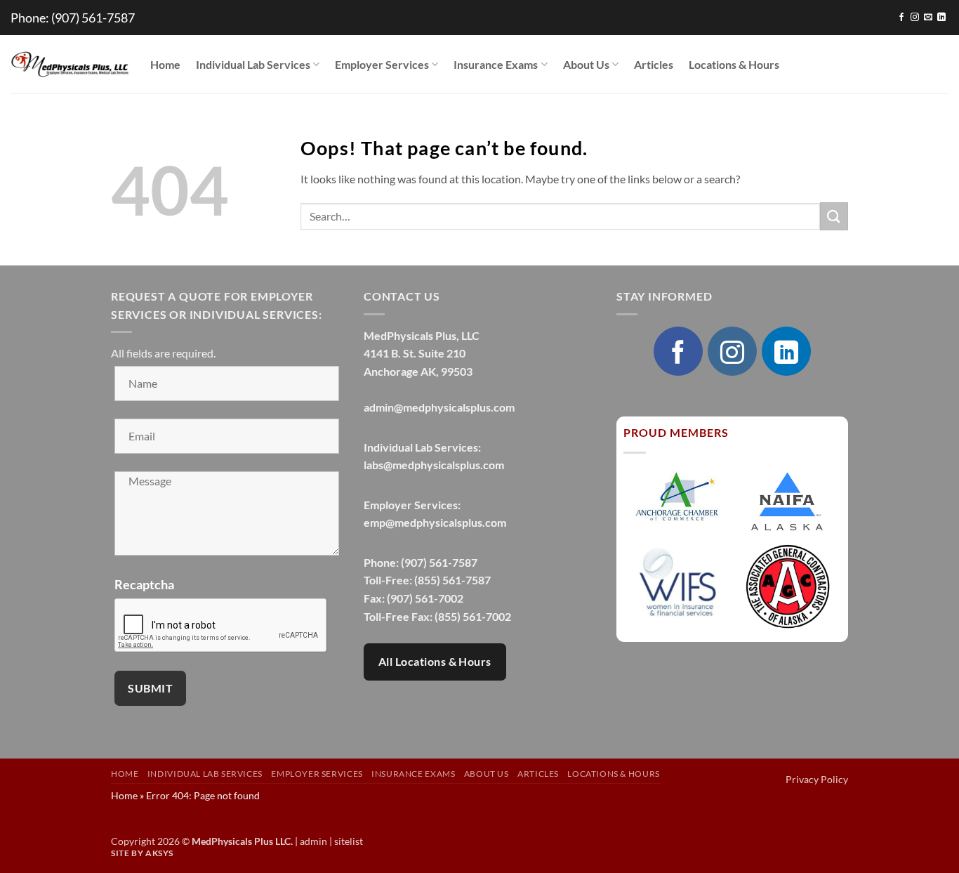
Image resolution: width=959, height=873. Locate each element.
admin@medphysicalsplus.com (439, 407)
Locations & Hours (734, 64)
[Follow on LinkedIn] (941, 17)
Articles (653, 64)
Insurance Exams (496, 64)
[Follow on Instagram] (915, 17)
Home (165, 64)
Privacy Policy (817, 779)
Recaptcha (144, 584)
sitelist (348, 841)
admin (313, 841)
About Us (586, 64)
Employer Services (382, 64)
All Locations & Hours (434, 661)
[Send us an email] (928, 17)
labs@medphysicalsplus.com (434, 464)
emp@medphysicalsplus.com (435, 522)
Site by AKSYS (142, 853)
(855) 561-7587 (452, 579)
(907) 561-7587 (93, 17)
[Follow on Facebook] (901, 17)
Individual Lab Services (253, 64)
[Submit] (834, 216)
